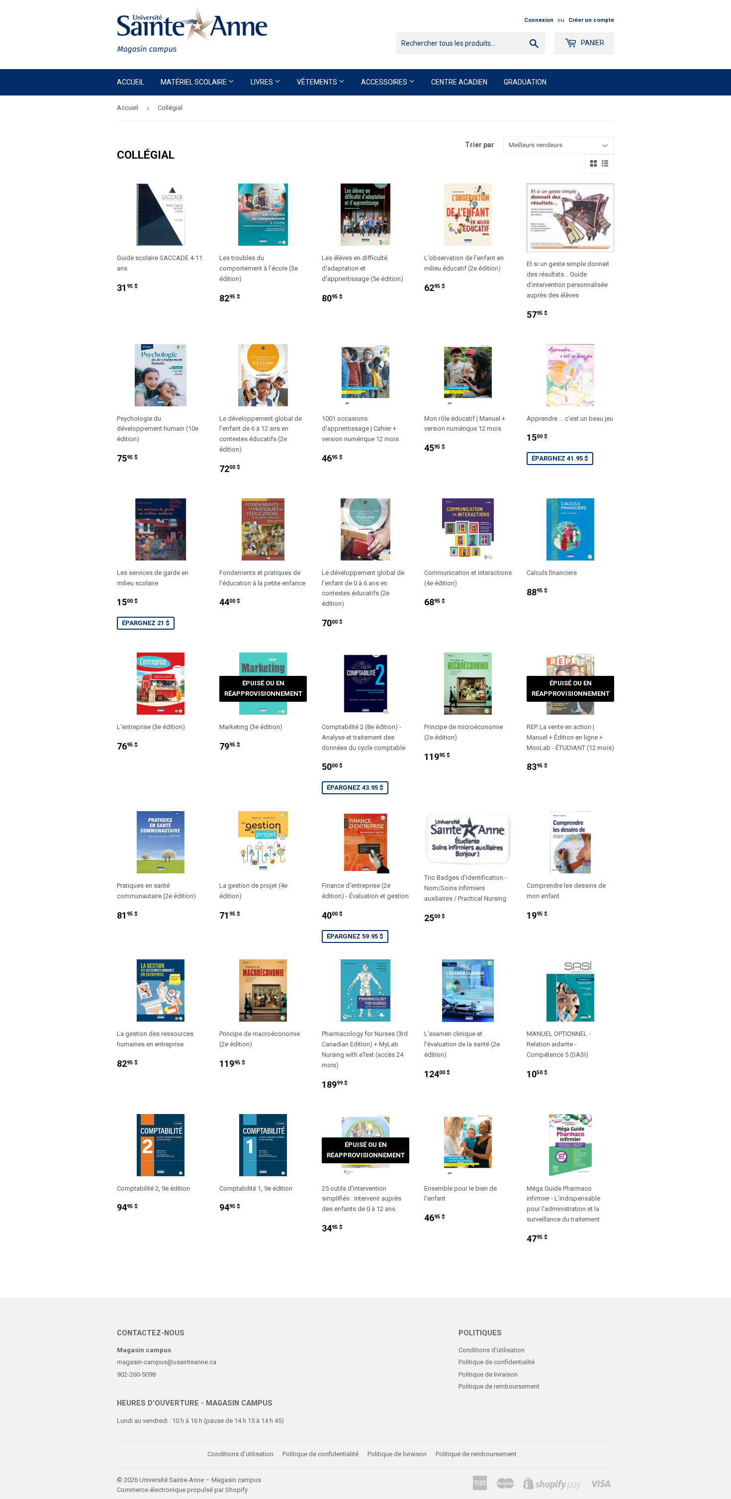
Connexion (538, 20)
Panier (591, 43)
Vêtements (318, 82)
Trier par (479, 145)
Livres (262, 82)
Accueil (130, 82)
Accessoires (385, 82)
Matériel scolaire (194, 82)
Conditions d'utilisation (491, 1350)
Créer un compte (591, 20)
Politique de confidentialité (496, 1362)
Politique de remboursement (499, 1386)
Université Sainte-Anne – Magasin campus (200, 1480)
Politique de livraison (488, 1374)
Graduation (525, 82)
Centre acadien (459, 82)
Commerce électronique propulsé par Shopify (182, 1490)
